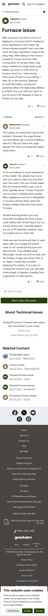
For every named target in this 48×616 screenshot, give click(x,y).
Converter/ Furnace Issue (22, 395)
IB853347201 (29, 358)
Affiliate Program (24, 463)
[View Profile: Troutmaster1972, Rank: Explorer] (5, 366)
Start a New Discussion (24, 300)
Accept (39, 611)
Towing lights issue (19, 354)
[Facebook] (15, 412)
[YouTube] (33, 412)
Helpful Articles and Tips (24, 513)
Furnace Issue (16, 364)
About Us (24, 435)
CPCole (26, 399)
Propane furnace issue (21, 375)
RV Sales (24, 486)
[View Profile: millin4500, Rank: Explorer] (5, 20)
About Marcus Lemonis (24, 479)
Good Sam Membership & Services (24, 501)
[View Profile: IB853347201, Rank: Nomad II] (5, 356)
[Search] (23, 4)
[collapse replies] (24, 122)
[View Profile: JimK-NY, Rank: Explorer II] (5, 166)
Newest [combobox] (40, 117)
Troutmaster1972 (32, 368)
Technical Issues (12, 12)
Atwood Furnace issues (22, 385)
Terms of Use (26, 576)
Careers (26, 545)
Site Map (24, 451)
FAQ (24, 446)
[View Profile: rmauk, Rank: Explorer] (5, 376)
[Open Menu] (44, 12)
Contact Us (24, 441)
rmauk (26, 379)
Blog (17, 545)
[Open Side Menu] (4, 4)
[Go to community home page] (13, 4)
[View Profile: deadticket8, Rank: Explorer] (5, 387)
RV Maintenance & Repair (24, 496)
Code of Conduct (24, 458)
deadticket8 (29, 389)
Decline (27, 611)
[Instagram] (19, 418)
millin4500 (14, 19)
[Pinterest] (28, 418)
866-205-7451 (26, 531)
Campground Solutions (24, 507)
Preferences (13, 611)
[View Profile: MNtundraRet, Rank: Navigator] (5, 126)
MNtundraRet (15, 125)
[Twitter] (24, 412)
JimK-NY (13, 164)
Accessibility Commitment (27, 581)
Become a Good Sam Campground (24, 468)
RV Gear (24, 491)
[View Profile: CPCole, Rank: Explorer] (5, 397)
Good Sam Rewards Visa (24, 474)
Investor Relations (26, 570)
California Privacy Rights (26, 565)
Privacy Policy (27, 560)
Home (24, 430)
